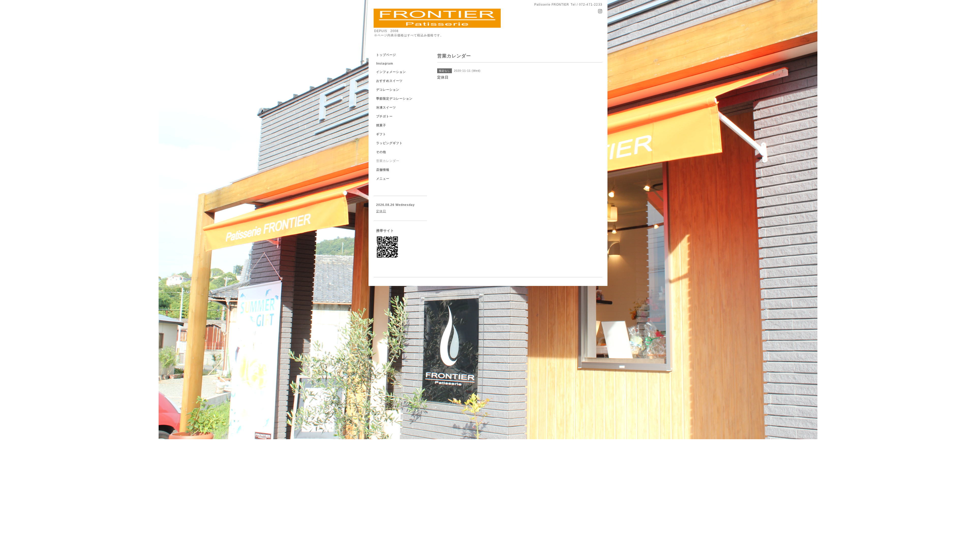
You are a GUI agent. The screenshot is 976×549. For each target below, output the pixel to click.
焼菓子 (381, 125)
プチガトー (384, 116)
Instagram (384, 63)
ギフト (381, 134)
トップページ (386, 55)
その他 (381, 152)
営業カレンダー (387, 161)
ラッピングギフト (389, 143)
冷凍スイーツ (386, 107)
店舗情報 (382, 170)
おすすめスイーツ (389, 81)
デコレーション (387, 90)
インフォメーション (391, 72)
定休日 (381, 211)
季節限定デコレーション (394, 98)
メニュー (382, 178)
